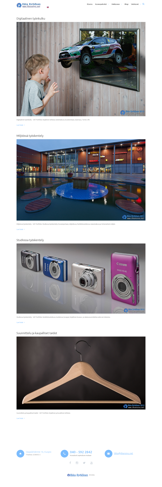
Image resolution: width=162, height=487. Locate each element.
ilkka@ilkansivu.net (123, 453)
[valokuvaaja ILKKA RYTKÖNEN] (29, 5)
